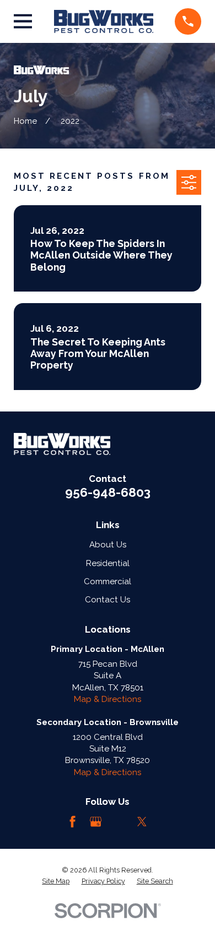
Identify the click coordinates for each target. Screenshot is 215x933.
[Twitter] (142, 821)
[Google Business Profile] (95, 821)
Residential (108, 563)
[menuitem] (55, 881)
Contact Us (107, 600)
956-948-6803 (107, 492)
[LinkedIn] (119, 821)
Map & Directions (107, 699)
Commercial (107, 581)
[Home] (103, 21)
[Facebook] (72, 821)
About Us (107, 545)
